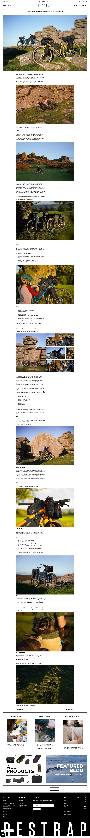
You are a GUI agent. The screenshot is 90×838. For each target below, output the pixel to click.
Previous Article (70, 709)
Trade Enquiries (67, 814)
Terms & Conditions (8, 808)
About (10, 5)
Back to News (19, 709)
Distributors (6, 809)
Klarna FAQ (6, 817)
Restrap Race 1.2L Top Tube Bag (29, 258)
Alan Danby (39, 663)
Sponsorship (67, 813)
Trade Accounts (7, 813)
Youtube (66, 805)
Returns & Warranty (8, 803)
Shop (4, 5)
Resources (77, 5)
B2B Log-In (5, 1)
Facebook (66, 800)
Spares (5, 814)
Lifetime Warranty (45, 716)
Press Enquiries (67, 811)
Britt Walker (32, 663)
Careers (5, 816)
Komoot (65, 808)
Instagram (66, 802)
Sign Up (54, 789)
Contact (84, 5)
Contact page (22, 813)
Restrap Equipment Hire (9, 805)
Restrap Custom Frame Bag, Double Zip (29, 261)
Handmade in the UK (17, 716)
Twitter (65, 803)
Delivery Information (8, 802)
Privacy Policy (6, 806)
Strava (65, 806)
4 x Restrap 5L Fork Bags (35, 263)
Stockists (5, 811)
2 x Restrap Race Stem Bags (28, 260)
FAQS (4, 800)
